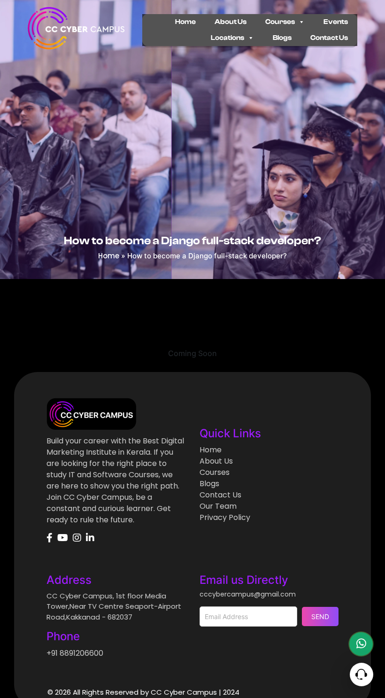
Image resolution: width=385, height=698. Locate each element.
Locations (227, 38)
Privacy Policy (225, 517)
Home (185, 22)
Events (335, 22)
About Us (230, 22)
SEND (320, 616)
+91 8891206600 (74, 653)
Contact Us (329, 38)
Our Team (218, 506)
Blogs (282, 38)
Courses (280, 22)
